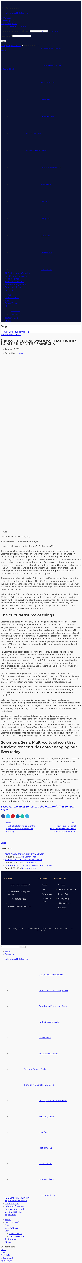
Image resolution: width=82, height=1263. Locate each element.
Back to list (41, 827)
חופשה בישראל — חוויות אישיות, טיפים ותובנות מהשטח (28, 865)
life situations (15, 311)
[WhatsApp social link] (22, 816)
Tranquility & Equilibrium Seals (36, 150)
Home (4, 332)
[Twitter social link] (8, 816)
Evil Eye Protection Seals (49, 31)
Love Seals (44, 202)
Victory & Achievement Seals (51, 167)
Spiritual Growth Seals (33, 133)
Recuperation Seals (47, 116)
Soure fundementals (19, 332)
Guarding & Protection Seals (51, 65)
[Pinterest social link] (13, 816)
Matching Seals (46, 185)
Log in (3, 41)
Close (3, 843)
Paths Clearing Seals (48, 82)
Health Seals (45, 99)
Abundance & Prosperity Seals (51, 48)
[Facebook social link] (3, 816)
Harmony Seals (46, 253)
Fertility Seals (45, 219)
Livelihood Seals (46, 270)
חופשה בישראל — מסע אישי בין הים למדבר (23, 859)
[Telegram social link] (27, 816)
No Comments (28, 857)
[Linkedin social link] (18, 816)
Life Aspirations (16, 314)
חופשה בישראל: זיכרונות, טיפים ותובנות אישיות (24, 854)
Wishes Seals (45, 236)
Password (6, 36)
